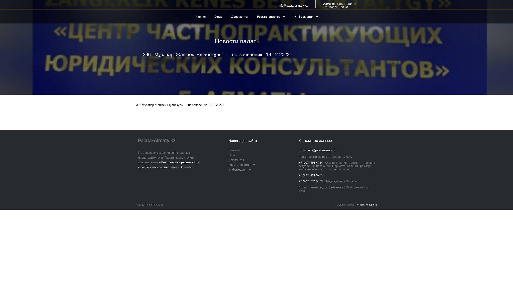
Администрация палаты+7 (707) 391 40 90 (339, 5)
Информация (303, 16)
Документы (239, 16)
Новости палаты (238, 41)
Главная (200, 16)
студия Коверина (367, 204)
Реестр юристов (268, 16)
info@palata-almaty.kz (293, 5)
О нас (218, 16)
